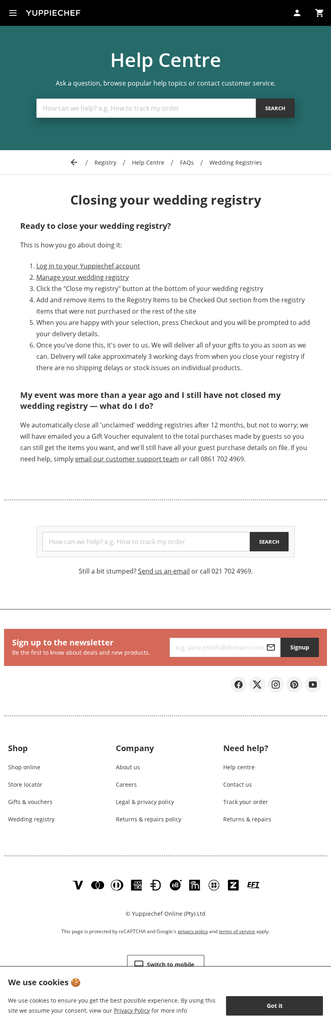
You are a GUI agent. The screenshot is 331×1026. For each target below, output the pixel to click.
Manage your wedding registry (82, 277)
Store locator (25, 784)
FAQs (187, 162)
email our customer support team (127, 458)
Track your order (245, 802)
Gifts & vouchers (30, 802)
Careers (126, 784)
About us (128, 767)
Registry (105, 162)
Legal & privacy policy (145, 802)
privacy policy (193, 931)
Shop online (24, 767)
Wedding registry (31, 819)
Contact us (237, 784)
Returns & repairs (247, 819)
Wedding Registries (235, 162)
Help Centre (148, 162)
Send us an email (164, 571)
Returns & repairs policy (148, 819)
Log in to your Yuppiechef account (88, 266)
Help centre (239, 767)
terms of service (237, 931)
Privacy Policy (132, 1010)
